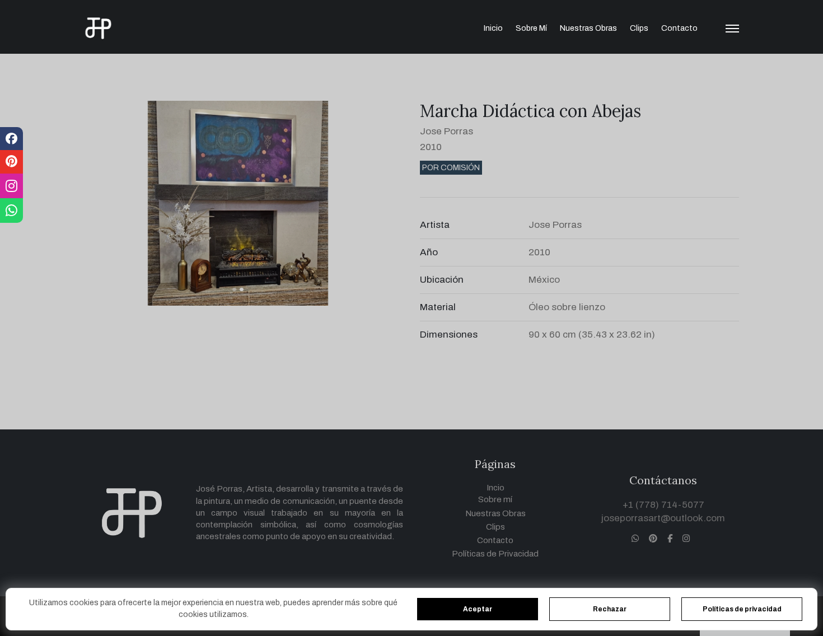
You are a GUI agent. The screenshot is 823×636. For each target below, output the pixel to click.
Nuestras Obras (588, 28)
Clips (639, 28)
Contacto (679, 28)
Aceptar (477, 609)
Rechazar (609, 609)
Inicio (493, 28)
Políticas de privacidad (742, 609)
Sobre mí (531, 28)
